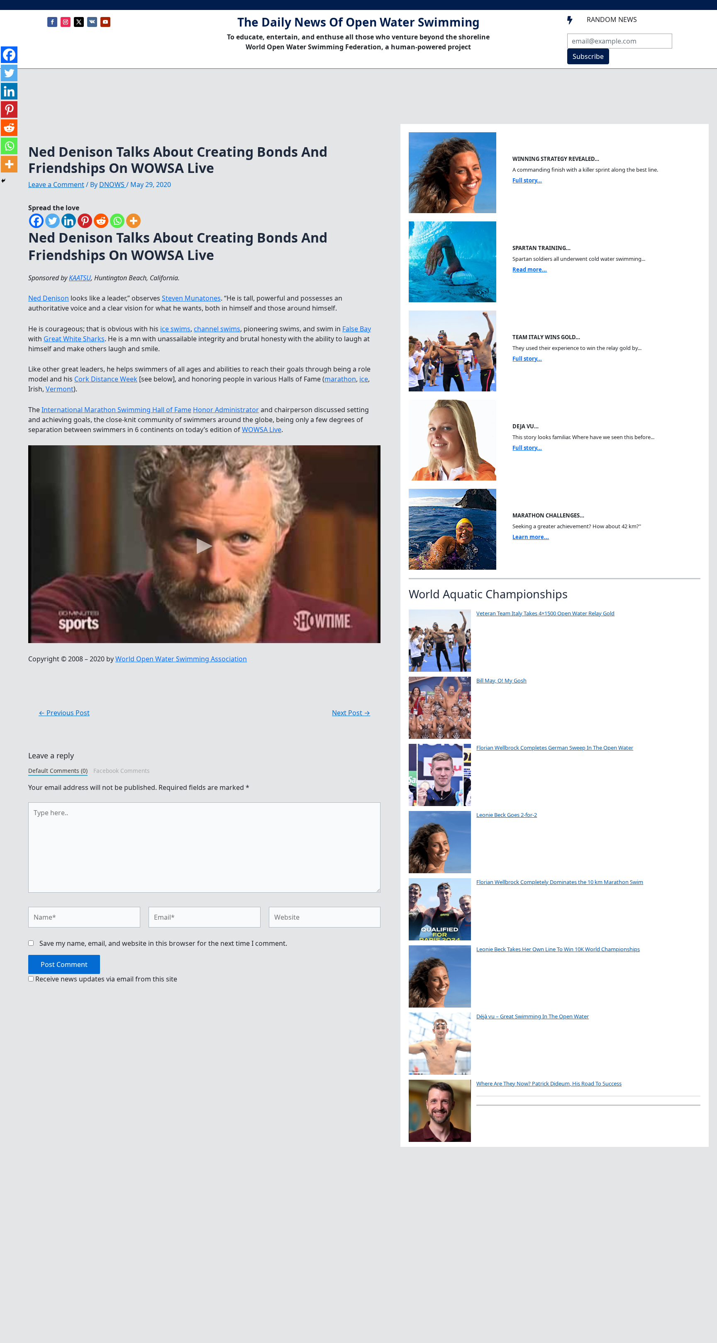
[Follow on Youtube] (105, 22)
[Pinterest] (85, 221)
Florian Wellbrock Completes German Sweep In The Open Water (554, 747)
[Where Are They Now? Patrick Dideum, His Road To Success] (440, 1111)
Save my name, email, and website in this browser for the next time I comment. (163, 943)
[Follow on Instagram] (66, 22)
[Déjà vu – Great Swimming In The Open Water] (440, 1044)
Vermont (59, 388)
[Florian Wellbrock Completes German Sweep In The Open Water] (440, 775)
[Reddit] (101, 221)
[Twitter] (52, 221)
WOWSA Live (261, 429)
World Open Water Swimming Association (181, 658)
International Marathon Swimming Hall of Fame (116, 409)
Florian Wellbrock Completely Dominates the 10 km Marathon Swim (559, 882)
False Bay (356, 328)
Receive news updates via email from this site (105, 979)
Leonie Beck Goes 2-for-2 (506, 814)
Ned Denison (48, 298)
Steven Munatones (191, 298)
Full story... (527, 180)
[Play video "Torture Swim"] (204, 544)
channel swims (217, 328)
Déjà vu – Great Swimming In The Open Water (532, 1016)
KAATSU (80, 277)
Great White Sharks (74, 338)
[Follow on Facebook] (52, 22)
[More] (133, 221)
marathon (340, 379)
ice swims (175, 328)
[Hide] (3, 180)
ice (363, 379)
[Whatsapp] (117, 221)
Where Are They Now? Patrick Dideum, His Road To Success (549, 1083)
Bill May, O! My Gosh (501, 680)
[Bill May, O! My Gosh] (440, 708)
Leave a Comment (56, 184)
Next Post (351, 712)
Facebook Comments (121, 771)
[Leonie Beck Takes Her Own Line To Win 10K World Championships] (440, 976)
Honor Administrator (226, 409)
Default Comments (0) (58, 771)
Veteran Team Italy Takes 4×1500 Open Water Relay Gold (545, 613)
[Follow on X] (79, 22)
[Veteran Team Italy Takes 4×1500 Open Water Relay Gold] (440, 641)
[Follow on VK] (92, 22)
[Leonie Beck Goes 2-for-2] (440, 842)
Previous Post (64, 712)
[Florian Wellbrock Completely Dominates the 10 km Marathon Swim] (440, 909)
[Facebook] (36, 221)
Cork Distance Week (105, 379)
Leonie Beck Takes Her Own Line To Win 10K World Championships (558, 949)
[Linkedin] (68, 221)
